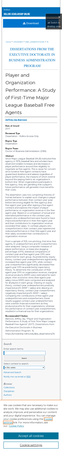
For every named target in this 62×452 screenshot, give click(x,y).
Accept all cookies (31, 436)
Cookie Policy (16, 426)
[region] (31, 426)
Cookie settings (31, 445)
